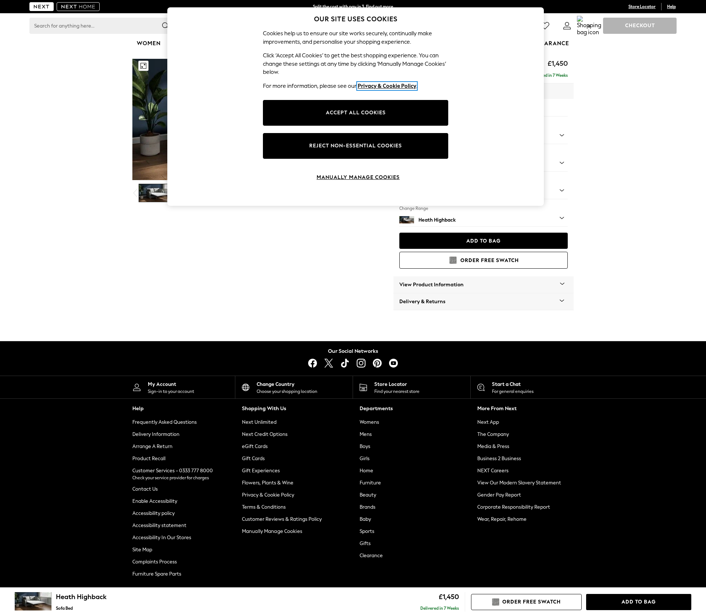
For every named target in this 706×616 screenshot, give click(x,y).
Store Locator (642, 6)
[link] (567, 26)
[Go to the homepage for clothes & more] (41, 6)
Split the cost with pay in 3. (353, 6)
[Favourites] (545, 26)
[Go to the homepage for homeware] (78, 6)
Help (671, 6)
